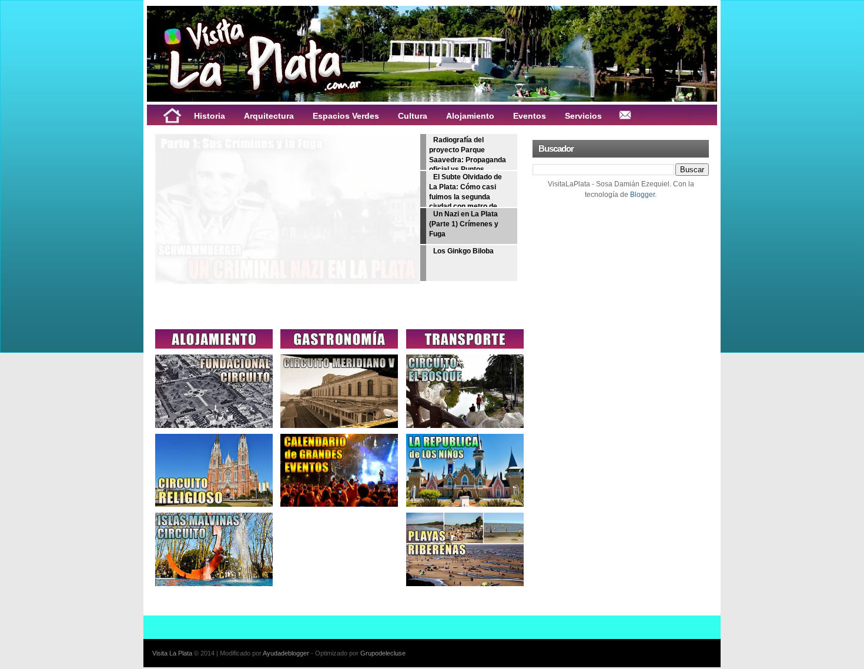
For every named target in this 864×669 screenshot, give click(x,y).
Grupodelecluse (383, 653)
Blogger (642, 194)
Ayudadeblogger (286, 653)
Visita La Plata (172, 653)
